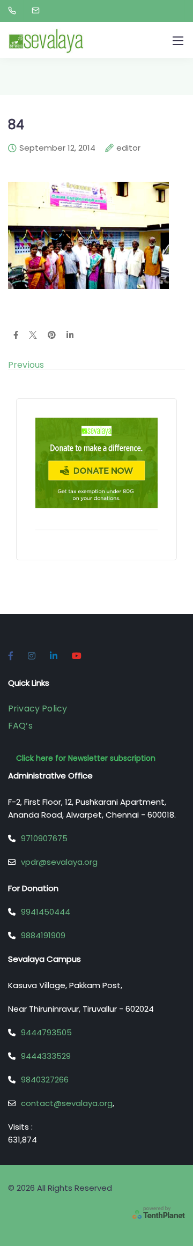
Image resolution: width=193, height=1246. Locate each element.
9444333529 (46, 1056)
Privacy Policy (37, 708)
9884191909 (43, 935)
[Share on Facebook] (15, 335)
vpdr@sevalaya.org (59, 861)
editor (128, 148)
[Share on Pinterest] (52, 335)
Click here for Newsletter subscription (85, 758)
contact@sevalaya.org (67, 1103)
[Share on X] (33, 335)
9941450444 (45, 911)
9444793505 (46, 1032)
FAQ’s (20, 726)
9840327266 (45, 1079)
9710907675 (44, 838)
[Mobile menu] (178, 40)
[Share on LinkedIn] (69, 335)
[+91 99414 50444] (14, 10)
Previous (26, 365)
